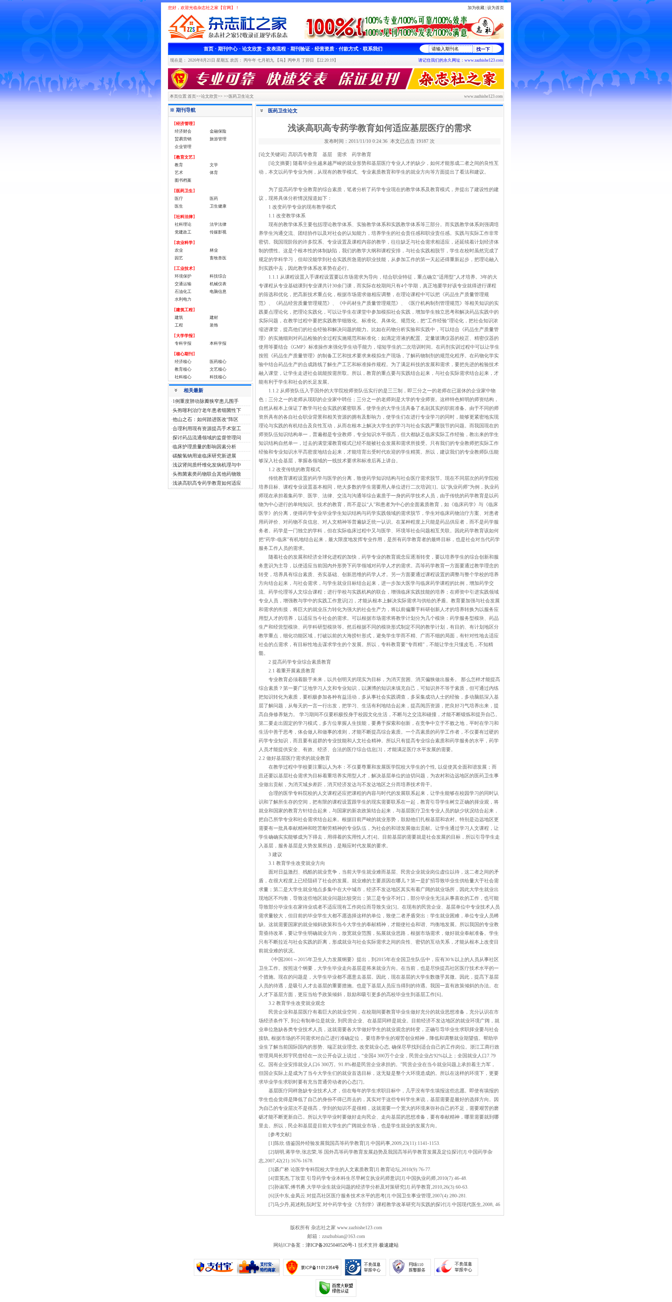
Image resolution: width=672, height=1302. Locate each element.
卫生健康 (218, 206)
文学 (214, 164)
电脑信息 (218, 291)
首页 (209, 48)
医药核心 (218, 361)
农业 (179, 250)
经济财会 (183, 131)
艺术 (179, 172)
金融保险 (218, 131)
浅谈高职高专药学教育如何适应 (207, 483)
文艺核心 (218, 369)
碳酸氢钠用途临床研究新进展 (204, 455)
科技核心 (218, 376)
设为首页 (495, 7)
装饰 (214, 325)
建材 (214, 317)
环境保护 (183, 276)
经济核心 (183, 361)
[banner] (404, 37)
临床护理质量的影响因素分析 (204, 446)
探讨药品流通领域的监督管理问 (207, 437)
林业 (214, 250)
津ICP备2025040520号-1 (331, 1245)
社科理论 (183, 224)
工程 (179, 325)
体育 (214, 172)
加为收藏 (476, 7)
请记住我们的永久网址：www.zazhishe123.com (460, 60)
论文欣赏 (252, 48)
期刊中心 (228, 48)
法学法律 (218, 224)
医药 (214, 198)
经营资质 (324, 48)
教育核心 (183, 369)
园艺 (179, 257)
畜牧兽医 (218, 257)
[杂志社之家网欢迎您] (336, 87)
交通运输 (183, 283)
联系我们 (373, 48)
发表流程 (276, 48)
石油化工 (183, 291)
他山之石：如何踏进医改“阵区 (205, 419)
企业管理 (183, 146)
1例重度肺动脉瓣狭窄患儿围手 (206, 401)
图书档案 (183, 180)
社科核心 (183, 376)
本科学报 (218, 343)
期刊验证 (300, 48)
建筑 (179, 317)
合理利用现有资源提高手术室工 (207, 428)
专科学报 (183, 343)
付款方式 (348, 48)
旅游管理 (218, 138)
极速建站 (389, 1245)
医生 (179, 206)
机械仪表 (218, 283)
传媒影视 (218, 232)
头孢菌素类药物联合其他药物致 (207, 474)
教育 (179, 164)
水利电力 (183, 299)
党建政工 (183, 232)
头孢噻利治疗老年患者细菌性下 (207, 410)
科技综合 (218, 276)
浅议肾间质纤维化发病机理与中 (207, 465)
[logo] (230, 38)
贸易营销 (183, 138)
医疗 (179, 198)
